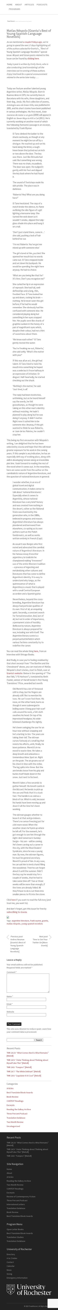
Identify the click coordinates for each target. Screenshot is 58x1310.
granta (45, 920)
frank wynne (35, 920)
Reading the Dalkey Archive (19, 1109)
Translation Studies (15, 1237)
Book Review (12, 1096)
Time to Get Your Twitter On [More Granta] (40, 941)
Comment (12, 972)
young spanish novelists (32, 923)
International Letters (16, 1204)
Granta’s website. (15, 673)
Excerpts (11, 1105)
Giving (9, 1274)
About (18, 4)
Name (10, 996)
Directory (11, 1254)
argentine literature (20, 920)
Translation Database (16, 1117)
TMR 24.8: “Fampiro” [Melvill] (19, 1067)
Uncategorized (13, 1126)
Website (10, 1011)
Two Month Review (15, 1122)
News (9, 1270)
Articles (10, 1088)
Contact (10, 1262)
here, (36, 651)
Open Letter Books (15, 1229)
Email (10, 1004)
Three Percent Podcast (17, 1113)
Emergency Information (17, 1277)
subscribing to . (17, 912)
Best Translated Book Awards (20, 1092)
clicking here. (33, 58)
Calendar (11, 1266)
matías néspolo (13, 923)
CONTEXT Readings (15, 1101)
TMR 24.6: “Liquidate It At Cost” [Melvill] (24, 1075)
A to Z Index (12, 1258)
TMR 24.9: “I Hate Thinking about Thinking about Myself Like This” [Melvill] (27, 1150)
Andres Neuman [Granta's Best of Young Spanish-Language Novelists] (17, 944)
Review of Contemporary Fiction (21, 1196)
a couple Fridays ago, (32, 41)
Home (9, 4)
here (13, 899)
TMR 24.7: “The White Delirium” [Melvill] (24, 1071)
